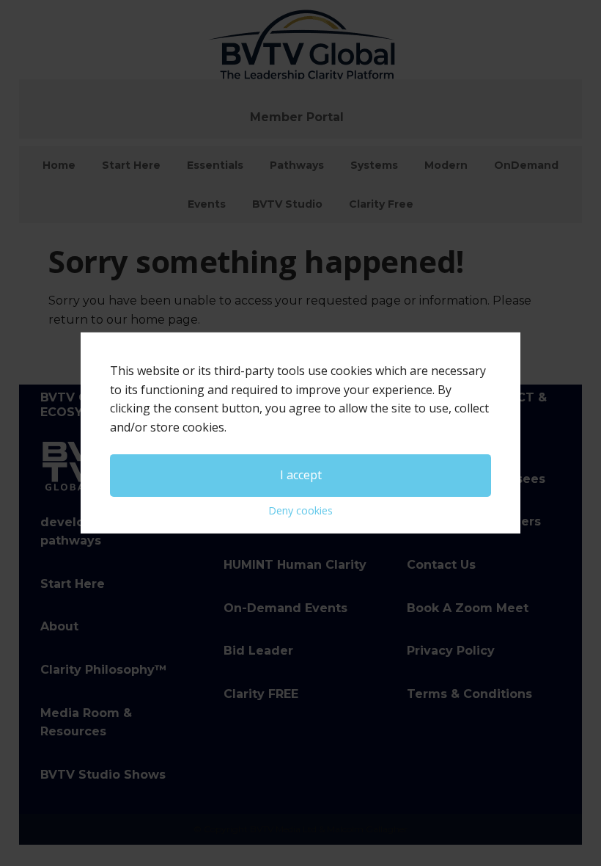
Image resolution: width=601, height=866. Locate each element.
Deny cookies (300, 510)
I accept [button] (301, 475)
